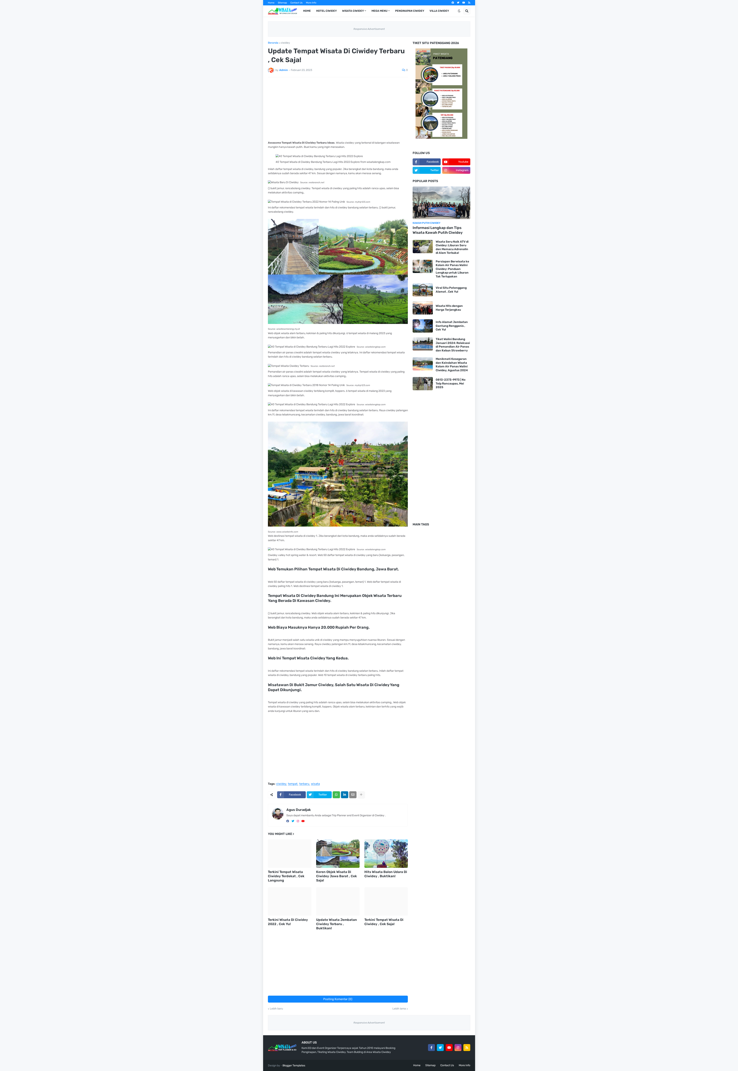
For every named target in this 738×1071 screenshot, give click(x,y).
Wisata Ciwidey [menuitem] (353, 10)
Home (271, 2)
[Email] (353, 794)
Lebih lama (399, 1008)
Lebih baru (276, 1008)
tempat (293, 784)
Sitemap (282, 2)
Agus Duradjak (298, 810)
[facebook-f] (431, 1047)
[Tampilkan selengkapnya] (361, 794)
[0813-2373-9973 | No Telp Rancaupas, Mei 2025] (423, 383)
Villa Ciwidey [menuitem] (439, 10)
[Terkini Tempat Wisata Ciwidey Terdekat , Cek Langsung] (289, 853)
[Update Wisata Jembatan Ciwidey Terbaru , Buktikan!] (338, 901)
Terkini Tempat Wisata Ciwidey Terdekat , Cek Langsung (286, 876)
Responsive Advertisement (369, 28)
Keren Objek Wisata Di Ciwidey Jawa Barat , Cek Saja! (336, 876)
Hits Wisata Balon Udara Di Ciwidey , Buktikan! (385, 874)
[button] (459, 10)
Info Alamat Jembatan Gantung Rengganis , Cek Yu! (452, 325)
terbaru (304, 784)
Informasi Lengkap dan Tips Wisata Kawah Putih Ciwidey (438, 230)
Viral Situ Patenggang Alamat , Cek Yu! (451, 289)
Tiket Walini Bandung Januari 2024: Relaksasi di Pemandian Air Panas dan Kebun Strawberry (453, 344)
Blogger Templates (294, 1065)
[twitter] (458, 2)
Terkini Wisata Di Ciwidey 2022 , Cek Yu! (288, 922)
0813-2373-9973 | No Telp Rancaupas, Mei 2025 (450, 383)
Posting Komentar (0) (337, 999)
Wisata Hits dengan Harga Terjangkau (449, 307)
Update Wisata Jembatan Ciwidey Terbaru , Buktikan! (336, 924)
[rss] (469, 2)
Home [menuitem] (307, 10)
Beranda (273, 43)
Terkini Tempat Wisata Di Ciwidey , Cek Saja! (383, 922)
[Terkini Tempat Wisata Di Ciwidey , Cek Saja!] (386, 901)
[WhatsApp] (336, 794)
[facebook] (453, 2)
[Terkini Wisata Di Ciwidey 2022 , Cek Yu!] (289, 901)
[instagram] (298, 821)
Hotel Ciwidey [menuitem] (326, 10)
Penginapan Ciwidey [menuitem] (409, 10)
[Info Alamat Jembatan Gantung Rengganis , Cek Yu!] (423, 326)
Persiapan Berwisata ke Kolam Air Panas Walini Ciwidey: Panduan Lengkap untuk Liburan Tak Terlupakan (452, 269)
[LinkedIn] (344, 794)
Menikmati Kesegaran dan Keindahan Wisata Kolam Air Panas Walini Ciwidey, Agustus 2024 (452, 364)
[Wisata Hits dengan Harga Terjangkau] (423, 308)
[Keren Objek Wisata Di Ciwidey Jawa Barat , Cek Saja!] (338, 853)
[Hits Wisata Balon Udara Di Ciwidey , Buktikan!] (386, 853)
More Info (311, 2)
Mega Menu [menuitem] (379, 10)
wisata (315, 784)
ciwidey (285, 43)
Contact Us (296, 2)
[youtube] (463, 2)
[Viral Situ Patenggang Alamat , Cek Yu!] (423, 289)
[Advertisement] (338, 109)
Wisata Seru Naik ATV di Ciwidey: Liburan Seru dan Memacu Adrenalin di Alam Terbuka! (452, 247)
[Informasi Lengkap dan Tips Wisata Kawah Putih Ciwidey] (441, 202)
